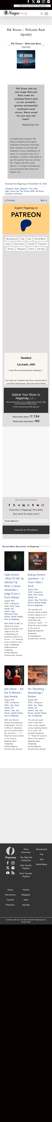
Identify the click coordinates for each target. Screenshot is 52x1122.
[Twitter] (7, 867)
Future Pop (14, 191)
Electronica (19, 244)
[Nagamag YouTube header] (39, 2)
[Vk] (37, 505)
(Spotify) (26, 45)
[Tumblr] (33, 505)
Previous (11, 200)
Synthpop (9, 193)
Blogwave (24, 188)
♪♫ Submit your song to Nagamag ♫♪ (32, 6)
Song (17, 606)
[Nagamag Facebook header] (29, 2)
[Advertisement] (26, 20)
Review (7, 616)
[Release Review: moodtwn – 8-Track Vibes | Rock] (38, 561)
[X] (14, 505)
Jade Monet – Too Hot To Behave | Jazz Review (13, 692)
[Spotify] (13, 867)
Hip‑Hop (41, 249)
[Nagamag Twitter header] (34, 2)
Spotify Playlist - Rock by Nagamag (14, 618)
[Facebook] (9, 505)
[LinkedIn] (23, 505)
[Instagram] (13, 863)
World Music (40, 239)
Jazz (29, 239)
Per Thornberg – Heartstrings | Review (37, 692)
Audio (17, 188)
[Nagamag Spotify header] (49, 2)
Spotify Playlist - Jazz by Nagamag (14, 714)
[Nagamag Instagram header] (44, 2)
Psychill (31, 244)
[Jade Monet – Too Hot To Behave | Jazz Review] (14, 675)
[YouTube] (7, 872)
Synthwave (18, 193)
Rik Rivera (39, 191)
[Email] (42, 505)
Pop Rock (43, 600)
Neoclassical (11, 239)
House (8, 244)
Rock (31, 249)
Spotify (7, 609)
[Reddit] (19, 505)
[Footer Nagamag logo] (10, 847)
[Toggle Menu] (46, 14)
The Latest (33, 188)
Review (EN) (29, 191)
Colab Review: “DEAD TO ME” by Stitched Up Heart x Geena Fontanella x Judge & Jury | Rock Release (14, 586)
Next (43, 200)
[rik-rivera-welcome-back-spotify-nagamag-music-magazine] (26, 51)
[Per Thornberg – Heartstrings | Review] (38, 675)
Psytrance (42, 244)
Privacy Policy (26, 922)
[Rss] (13, 872)
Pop (21, 191)
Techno (10, 249)
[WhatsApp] (28, 505)
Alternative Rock (11, 614)
